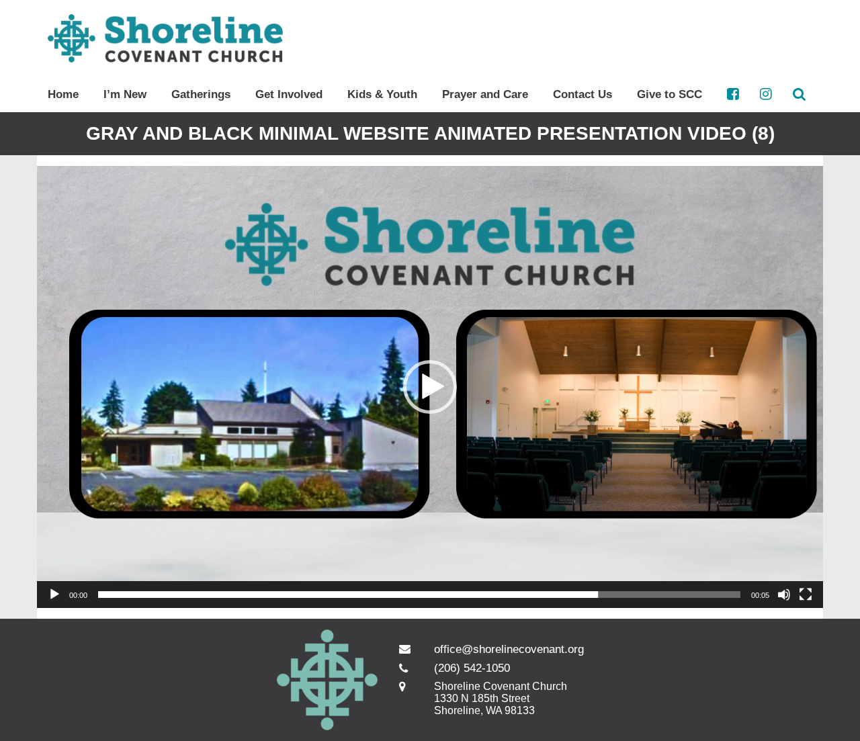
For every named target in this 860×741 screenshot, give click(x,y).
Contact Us (582, 94)
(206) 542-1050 (472, 668)
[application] (430, 387)
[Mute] (784, 594)
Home (63, 94)
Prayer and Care (485, 94)
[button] (430, 387)
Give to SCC (669, 94)
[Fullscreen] (805, 594)
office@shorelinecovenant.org (509, 649)
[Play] (54, 594)
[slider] (419, 594)
